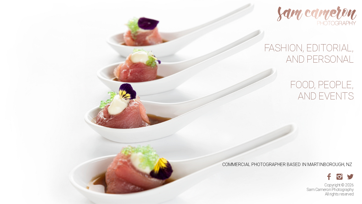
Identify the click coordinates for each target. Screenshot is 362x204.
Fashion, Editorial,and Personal (309, 53)
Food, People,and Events (322, 90)
